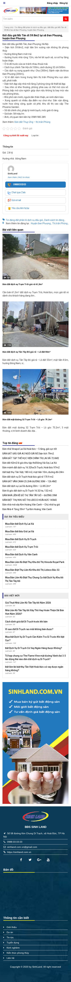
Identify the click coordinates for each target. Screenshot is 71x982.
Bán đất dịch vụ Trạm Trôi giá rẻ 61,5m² (22, 284)
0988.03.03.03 (14, 841)
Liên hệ (10, 958)
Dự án (10, 932)
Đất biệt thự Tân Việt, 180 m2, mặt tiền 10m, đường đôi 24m (33, 472)
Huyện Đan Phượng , (41, 223)
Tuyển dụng (13, 942)
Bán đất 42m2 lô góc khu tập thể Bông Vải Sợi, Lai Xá (29, 463)
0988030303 (19, 184)
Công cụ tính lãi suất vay (15, 135)
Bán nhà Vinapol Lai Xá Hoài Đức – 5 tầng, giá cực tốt (29, 449)
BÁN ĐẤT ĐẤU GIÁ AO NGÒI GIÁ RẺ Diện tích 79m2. (28, 453)
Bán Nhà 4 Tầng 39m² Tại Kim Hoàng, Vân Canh (27, 509)
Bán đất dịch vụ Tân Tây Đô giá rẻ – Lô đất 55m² (26, 352)
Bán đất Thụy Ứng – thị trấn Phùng (32, 122)
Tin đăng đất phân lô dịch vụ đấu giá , (25, 220)
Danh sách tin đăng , (54, 220)
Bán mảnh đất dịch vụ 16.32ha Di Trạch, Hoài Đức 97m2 (31, 467)
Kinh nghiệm (13, 947)
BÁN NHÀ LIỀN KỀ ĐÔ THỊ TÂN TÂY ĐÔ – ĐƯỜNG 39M (29, 495)
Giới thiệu (12, 927)
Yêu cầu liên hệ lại (20, 208)
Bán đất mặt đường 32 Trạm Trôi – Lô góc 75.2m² (27, 419)
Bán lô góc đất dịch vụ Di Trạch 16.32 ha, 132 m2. (27, 490)
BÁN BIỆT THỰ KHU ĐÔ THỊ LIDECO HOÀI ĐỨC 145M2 (29, 500)
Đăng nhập (52, 3)
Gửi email (16, 200)
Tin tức (10, 937)
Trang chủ (8, 27)
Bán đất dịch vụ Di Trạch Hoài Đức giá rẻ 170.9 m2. (28, 476)
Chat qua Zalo (18, 192)
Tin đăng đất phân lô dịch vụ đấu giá (30, 27)
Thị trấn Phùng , (60, 223)
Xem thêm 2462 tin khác (19, 177)
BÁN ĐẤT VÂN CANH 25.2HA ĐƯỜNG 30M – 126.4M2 (29, 481)
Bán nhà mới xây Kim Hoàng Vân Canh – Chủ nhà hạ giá (31, 504)
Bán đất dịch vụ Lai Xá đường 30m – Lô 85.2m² (26, 486)
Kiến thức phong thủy (18, 953)
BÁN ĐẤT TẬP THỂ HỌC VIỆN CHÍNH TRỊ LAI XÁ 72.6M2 (30, 458)
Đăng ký (64, 3)
